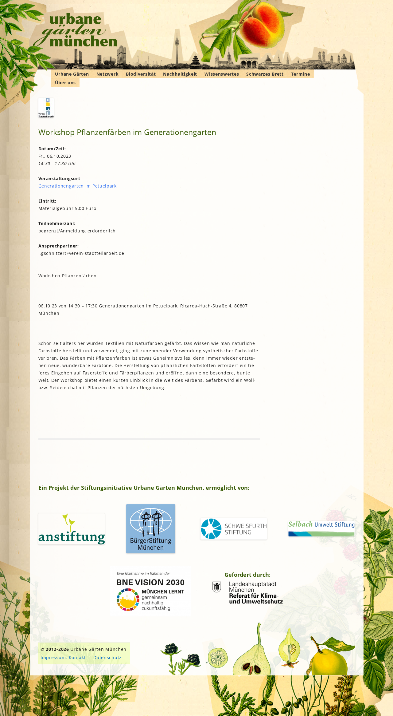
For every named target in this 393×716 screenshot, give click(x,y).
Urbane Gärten (72, 74)
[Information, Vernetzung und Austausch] (75, 30)
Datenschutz (107, 657)
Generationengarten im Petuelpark (77, 186)
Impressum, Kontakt (63, 657)
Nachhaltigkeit (180, 74)
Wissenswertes (221, 74)
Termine (300, 74)
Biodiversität (141, 74)
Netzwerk (107, 74)
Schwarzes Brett (265, 74)
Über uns (65, 82)
